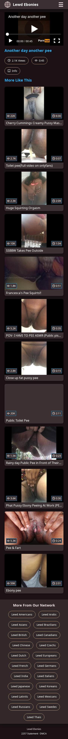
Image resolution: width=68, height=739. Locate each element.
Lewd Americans (22, 614)
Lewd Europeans (46, 655)
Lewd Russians (21, 707)
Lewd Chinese (21, 645)
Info (14, 71)
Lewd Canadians (46, 635)
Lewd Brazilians (46, 624)
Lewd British (19, 635)
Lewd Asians (19, 624)
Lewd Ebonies (25, 4)
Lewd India (21, 676)
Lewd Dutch (18, 655)
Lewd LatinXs (20, 696)
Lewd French (20, 666)
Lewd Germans (46, 666)
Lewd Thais (34, 717)
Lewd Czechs (47, 645)
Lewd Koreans (48, 686)
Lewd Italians (45, 676)
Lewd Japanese (20, 686)
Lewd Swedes (48, 707)
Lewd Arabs (49, 614)
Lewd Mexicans (47, 696)
